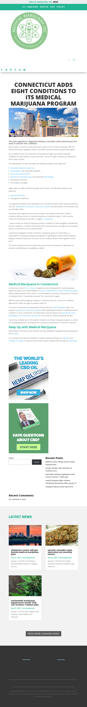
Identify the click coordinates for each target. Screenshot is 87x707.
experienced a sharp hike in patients (29, 310)
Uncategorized (29, 558)
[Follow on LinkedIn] (20, 70)
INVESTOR (44, 7)
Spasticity (13, 177)
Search (11, 458)
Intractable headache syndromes (22, 168)
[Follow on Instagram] (11, 70)
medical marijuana (59, 307)
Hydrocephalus (15, 171)
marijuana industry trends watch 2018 (59, 487)
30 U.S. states (30, 288)
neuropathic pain (26, 177)
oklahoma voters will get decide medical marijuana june (25, 552)
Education (66, 338)
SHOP (52, 7)
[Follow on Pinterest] (15, 70)
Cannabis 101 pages (16, 341)
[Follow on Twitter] (6, 70)
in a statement (47, 219)
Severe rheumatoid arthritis (20, 174)
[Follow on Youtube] (24, 70)
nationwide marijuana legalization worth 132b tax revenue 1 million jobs (25, 602)
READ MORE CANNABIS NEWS (43, 633)
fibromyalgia (48, 177)
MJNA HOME (32, 7)
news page (73, 341)
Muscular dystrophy (17, 195)
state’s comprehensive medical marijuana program (59, 291)
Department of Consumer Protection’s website (33, 206)
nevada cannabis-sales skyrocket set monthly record (60, 552)
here (16, 334)
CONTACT (60, 7)
